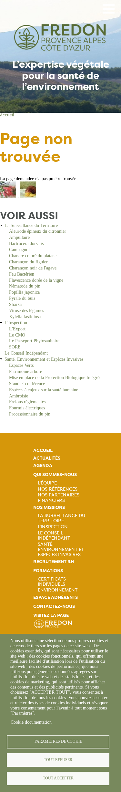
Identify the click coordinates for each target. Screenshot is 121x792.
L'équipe (47, 483)
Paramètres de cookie (58, 741)
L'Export (17, 329)
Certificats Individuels (52, 581)
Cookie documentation (31, 722)
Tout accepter (58, 778)
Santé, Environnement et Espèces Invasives (44, 359)
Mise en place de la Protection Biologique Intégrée (55, 377)
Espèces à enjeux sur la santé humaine (43, 389)
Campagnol (19, 249)
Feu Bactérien (21, 274)
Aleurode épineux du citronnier (37, 231)
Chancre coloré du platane (32, 255)
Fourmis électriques (27, 408)
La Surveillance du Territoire (31, 225)
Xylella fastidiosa (25, 316)
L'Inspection (16, 322)
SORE (15, 347)
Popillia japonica (24, 292)
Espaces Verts (21, 365)
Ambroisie (18, 396)
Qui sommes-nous (55, 475)
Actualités (46, 458)
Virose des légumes (26, 310)
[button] (8, 196)
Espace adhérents (55, 597)
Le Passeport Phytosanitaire (34, 340)
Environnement (57, 590)
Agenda (42, 466)
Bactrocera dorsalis (26, 243)
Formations (48, 571)
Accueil (7, 115)
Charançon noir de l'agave (32, 268)
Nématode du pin (24, 286)
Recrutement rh (53, 562)
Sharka (15, 304)
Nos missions (49, 507)
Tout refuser (58, 760)
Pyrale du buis (22, 298)
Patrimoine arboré (25, 371)
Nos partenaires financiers (58, 497)
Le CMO (17, 335)
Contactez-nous (54, 606)
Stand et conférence (27, 383)
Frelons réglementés (27, 401)
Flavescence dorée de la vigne (36, 280)
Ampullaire (19, 237)
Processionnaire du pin (29, 414)
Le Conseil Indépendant (26, 353)
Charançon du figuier (28, 261)
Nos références (57, 489)
